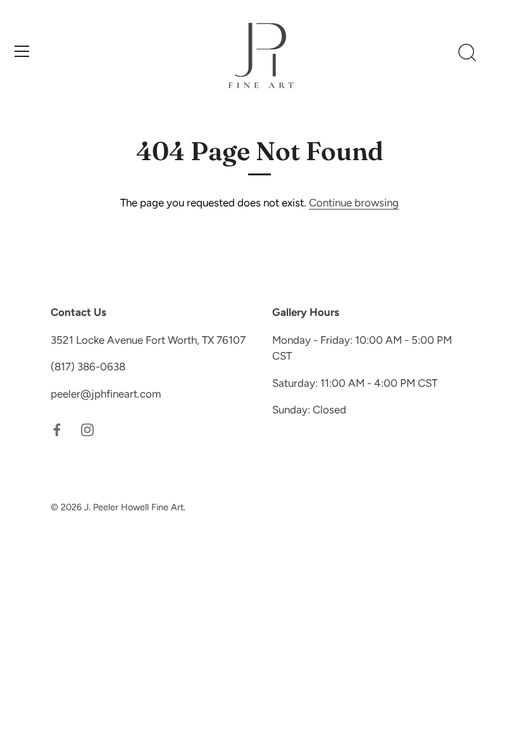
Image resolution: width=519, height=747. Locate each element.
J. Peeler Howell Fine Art (134, 507)
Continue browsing (354, 202)
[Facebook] (57, 428)
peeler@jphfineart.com (106, 393)
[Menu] (22, 51)
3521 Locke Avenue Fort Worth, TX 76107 (148, 340)
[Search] (467, 53)
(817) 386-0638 (88, 366)
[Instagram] (87, 428)
